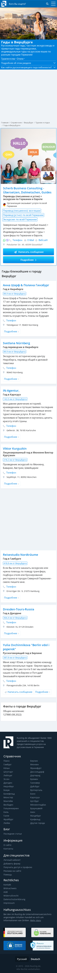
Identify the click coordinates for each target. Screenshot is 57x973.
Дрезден (8, 782)
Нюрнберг (9, 786)
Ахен (32, 812)
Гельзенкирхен (11, 808)
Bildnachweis (10, 888)
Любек (7, 823)
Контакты (8, 848)
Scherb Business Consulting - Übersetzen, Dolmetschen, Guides (27, 190)
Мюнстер (8, 797)
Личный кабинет (12, 860)
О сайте (7, 845)
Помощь (8, 874)
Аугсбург (34, 801)
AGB (6, 892)
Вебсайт (43, 240)
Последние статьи (13, 833)
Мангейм (8, 801)
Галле (6, 815)
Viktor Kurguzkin (15, 448)
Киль (6, 812)
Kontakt (7, 884)
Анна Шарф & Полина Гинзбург (26, 285)
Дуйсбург (34, 786)
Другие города (37, 823)
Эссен (6, 779)
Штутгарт (8, 771)
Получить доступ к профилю (18, 867)
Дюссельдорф (37, 771)
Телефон (17, 240)
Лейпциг (8, 775)
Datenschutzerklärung (14, 899)
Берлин (34, 760)
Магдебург (35, 815)
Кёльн (7, 768)
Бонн (32, 793)
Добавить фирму (12, 863)
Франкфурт (36, 768)
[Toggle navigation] (53, 4)
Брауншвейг (36, 808)
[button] (28, 63)
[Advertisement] (28, 519)
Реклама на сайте (12, 870)
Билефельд (9, 793)
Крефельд (35, 819)
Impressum (9, 903)
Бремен (34, 779)
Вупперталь (36, 790)
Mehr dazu (35, 920)
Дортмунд (35, 775)
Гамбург (8, 764)
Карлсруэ (35, 797)
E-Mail (30, 240)
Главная (4, 122)
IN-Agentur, (11, 391)
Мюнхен (34, 764)
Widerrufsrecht (11, 895)
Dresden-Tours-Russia (18, 609)
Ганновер (35, 782)
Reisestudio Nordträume (20, 555)
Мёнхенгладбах (38, 804)
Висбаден (8, 804)
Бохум (7, 790)
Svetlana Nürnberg (16, 343)
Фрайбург (8, 819)
